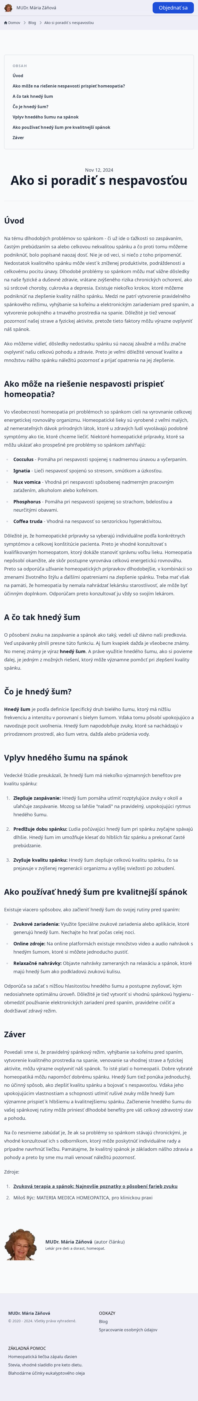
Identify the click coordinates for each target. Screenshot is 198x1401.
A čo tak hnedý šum (33, 96)
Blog (32, 22)
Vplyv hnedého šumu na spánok (46, 117)
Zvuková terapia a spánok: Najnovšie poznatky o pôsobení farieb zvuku (95, 1186)
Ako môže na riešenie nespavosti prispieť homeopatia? (69, 86)
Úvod (18, 75)
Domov (14, 22)
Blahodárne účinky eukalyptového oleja (46, 1373)
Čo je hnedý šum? (30, 106)
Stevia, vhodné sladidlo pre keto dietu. (45, 1365)
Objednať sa (173, 7)
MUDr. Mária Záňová (36, 8)
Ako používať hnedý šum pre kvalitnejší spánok (61, 127)
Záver (18, 137)
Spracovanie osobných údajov (128, 1330)
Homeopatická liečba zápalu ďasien (42, 1356)
